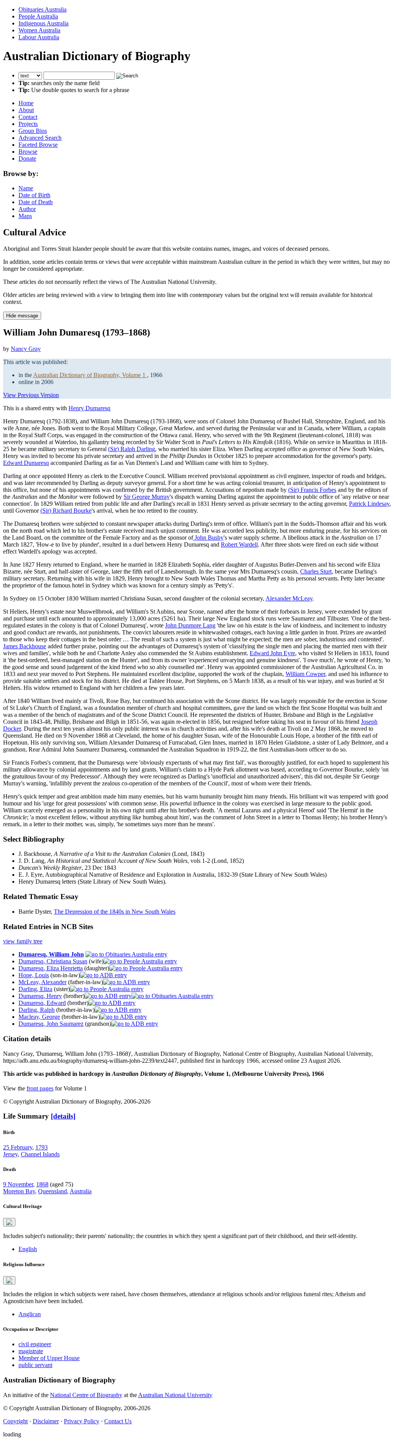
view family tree (22, 941)
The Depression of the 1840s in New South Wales (114, 911)
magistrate (30, 1351)
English (27, 1249)
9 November (18, 1184)
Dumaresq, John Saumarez (50, 1023)
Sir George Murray (147, 496)
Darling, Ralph (36, 1010)
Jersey (10, 1154)
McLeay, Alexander (42, 982)
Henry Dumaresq (89, 408)
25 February (17, 1147)
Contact (27, 117)
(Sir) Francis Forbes (312, 489)
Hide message (22, 316)
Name (25, 188)
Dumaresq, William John (51, 954)
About (26, 110)
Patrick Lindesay (369, 503)
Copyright (15, 1421)
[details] (63, 1116)
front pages (40, 1088)
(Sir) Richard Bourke (66, 510)
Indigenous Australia (43, 23)
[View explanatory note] (9, 1222)
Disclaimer (46, 1421)
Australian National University (175, 1395)
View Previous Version (31, 395)
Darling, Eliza (35, 989)
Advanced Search (40, 137)
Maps (25, 216)
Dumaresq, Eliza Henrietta (50, 968)
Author (27, 209)
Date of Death (35, 202)
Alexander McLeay (288, 598)
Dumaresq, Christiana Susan (52, 961)
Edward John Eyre (272, 653)
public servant (35, 1365)
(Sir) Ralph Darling (131, 449)
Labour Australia (38, 37)
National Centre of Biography (86, 1395)
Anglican (29, 1314)
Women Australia (39, 30)
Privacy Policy (81, 1421)
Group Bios (32, 130)
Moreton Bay (19, 1191)
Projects (28, 124)
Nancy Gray (26, 349)
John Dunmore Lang (190, 625)
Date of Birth (34, 195)
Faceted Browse (38, 144)
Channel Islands (40, 1154)
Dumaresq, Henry (40, 996)
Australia (81, 1191)
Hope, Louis (33, 975)
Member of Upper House (49, 1358)
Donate (27, 158)
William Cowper (305, 674)
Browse (27, 151)
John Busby (208, 537)
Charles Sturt (316, 571)
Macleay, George (39, 1016)
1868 (42, 1184)
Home (25, 103)
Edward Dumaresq (26, 463)
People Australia (38, 16)
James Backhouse (24, 646)
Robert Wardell (239, 544)
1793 (41, 1147)
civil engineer (34, 1344)
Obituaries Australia (42, 9)
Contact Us (118, 1421)
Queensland (52, 1191)
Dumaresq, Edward (42, 1003)
